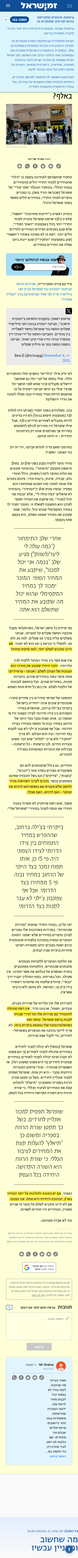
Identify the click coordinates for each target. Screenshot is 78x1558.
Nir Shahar (46, 1365)
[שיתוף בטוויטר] (43, 166)
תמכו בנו (19, 19)
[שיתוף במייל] (51, 166)
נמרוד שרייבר (36, 159)
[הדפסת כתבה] (19, 166)
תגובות (29, 1364)
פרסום (39, 1347)
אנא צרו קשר (38, 1295)
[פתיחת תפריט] (8, 6)
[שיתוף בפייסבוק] (35, 166)
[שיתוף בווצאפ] (27, 166)
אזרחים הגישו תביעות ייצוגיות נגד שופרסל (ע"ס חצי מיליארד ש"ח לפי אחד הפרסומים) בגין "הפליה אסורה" (39, 291)
